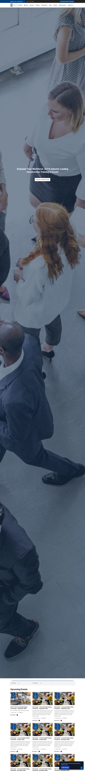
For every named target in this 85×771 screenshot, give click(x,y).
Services (32, 5)
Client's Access (62, 5)
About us (26, 5)
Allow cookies (65, 767)
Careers (55, 5)
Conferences (44, 5)
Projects (38, 5)
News (50, 5)
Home (20, 5)
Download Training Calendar (42, 179)
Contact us (70, 5)
